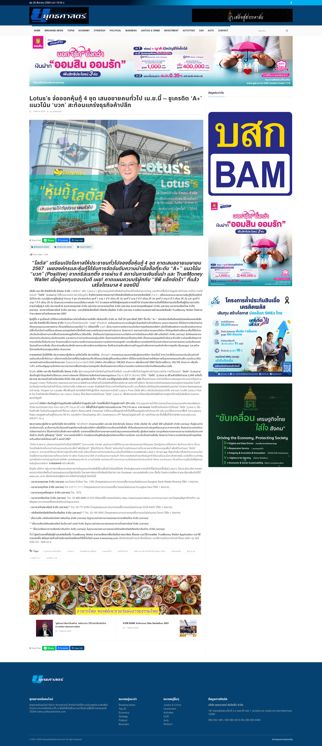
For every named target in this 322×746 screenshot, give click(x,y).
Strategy (123, 716)
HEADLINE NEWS (64, 246)
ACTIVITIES (189, 30)
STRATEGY (99, 30)
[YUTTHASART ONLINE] (59, 15)
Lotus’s (70, 551)
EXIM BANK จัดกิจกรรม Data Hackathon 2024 (146, 623)
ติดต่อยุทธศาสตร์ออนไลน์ (282, 739)
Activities (168, 712)
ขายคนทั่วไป (107, 551)
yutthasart (57, 111)
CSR (201, 30)
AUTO (211, 30)
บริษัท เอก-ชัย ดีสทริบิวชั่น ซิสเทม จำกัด (149, 551)
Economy (124, 712)
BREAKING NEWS (54, 30)
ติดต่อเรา (168, 724)
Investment (170, 708)
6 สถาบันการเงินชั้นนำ (52, 551)
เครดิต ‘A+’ (36, 557)
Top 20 (122, 708)
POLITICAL (115, 30)
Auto (166, 720)
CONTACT (223, 30)
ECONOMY (84, 30)
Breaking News (127, 704)
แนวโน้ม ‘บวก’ (52, 557)
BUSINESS (131, 30)
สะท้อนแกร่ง (176, 551)
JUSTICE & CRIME (150, 30)
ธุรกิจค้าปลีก (123, 551)
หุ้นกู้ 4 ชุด (191, 551)
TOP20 (70, 30)
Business (124, 724)
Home (37, 30)
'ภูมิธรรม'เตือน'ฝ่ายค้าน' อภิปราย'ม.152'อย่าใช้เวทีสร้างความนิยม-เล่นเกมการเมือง (80, 624)
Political (123, 720)
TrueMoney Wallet (88, 551)
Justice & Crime (172, 704)
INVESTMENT (171, 30)
